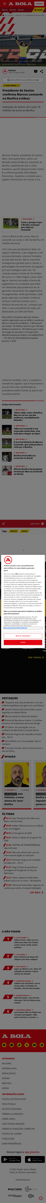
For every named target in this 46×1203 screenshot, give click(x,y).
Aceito (23, 642)
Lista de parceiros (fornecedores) (15, 628)
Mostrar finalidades (23, 636)
